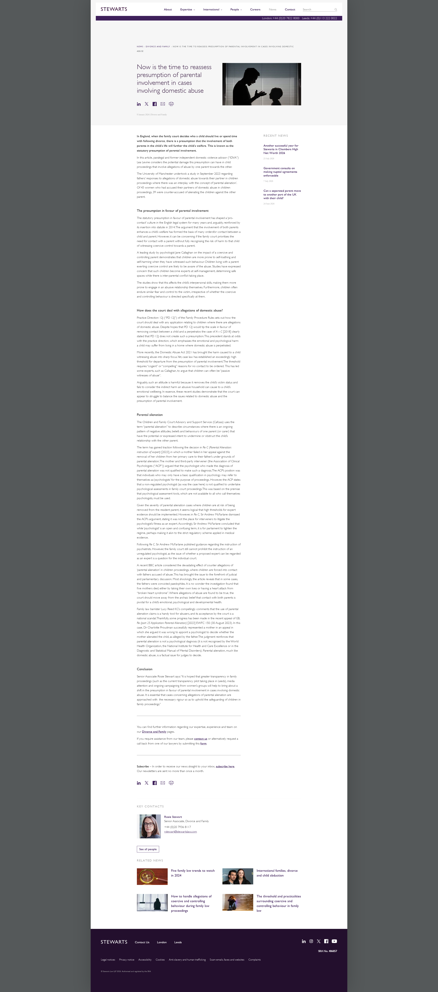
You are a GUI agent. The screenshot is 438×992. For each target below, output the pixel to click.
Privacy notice (126, 959)
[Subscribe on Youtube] (334, 941)
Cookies (160, 959)
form (203, 743)
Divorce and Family (158, 47)
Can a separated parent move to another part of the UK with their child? (282, 194)
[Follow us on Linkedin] (304, 941)
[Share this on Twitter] (147, 103)
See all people (148, 849)
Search (336, 9)
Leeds (178, 942)
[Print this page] (171, 103)
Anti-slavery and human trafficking (187, 959)
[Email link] (163, 103)
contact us (200, 738)
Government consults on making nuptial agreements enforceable (280, 171)
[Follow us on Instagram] (311, 941)
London (162, 942)
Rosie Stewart (173, 817)
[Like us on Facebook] (326, 941)
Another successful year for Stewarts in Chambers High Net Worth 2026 (280, 149)
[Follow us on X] (319, 941)
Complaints (254, 959)
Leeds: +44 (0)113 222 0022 (319, 18)
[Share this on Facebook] (155, 103)
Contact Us (142, 942)
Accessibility (145, 959)
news (140, 47)
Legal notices (108, 959)
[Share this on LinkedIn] (139, 103)
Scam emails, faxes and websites (227, 959)
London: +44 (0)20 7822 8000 (280, 18)
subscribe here (225, 766)
